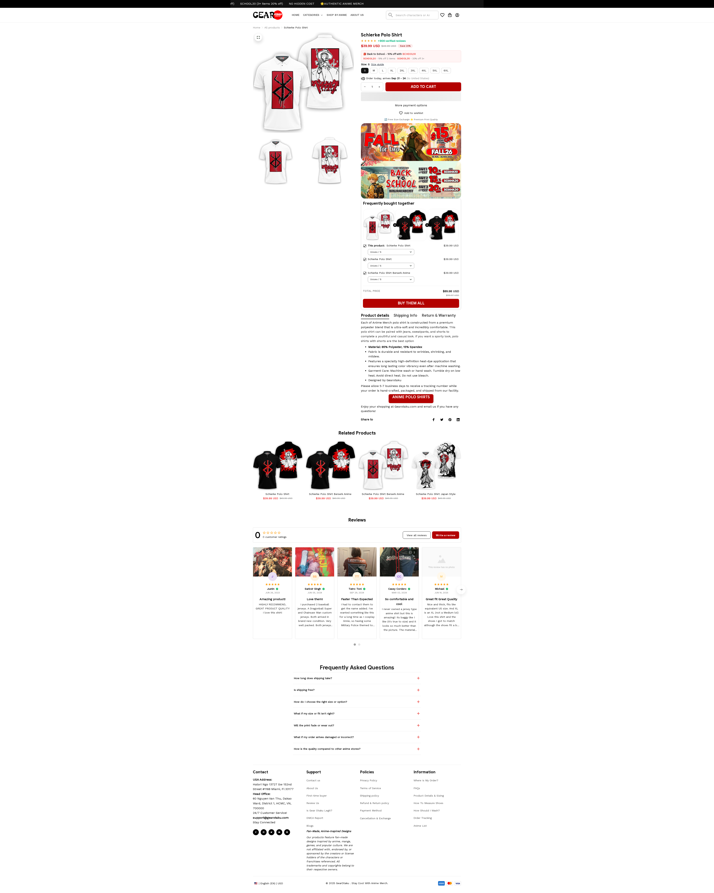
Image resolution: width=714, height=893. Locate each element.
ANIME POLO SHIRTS (411, 397)
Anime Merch (382, 322)
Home (256, 27)
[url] (271, 817)
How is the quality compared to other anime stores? (327, 748)
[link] (13, 879)
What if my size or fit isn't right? (314, 713)
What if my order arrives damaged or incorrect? (324, 737)
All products (272, 27)
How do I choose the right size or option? (320, 701)
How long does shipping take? (313, 678)
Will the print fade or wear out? (314, 725)
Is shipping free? (304, 689)
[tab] (355, 644)
